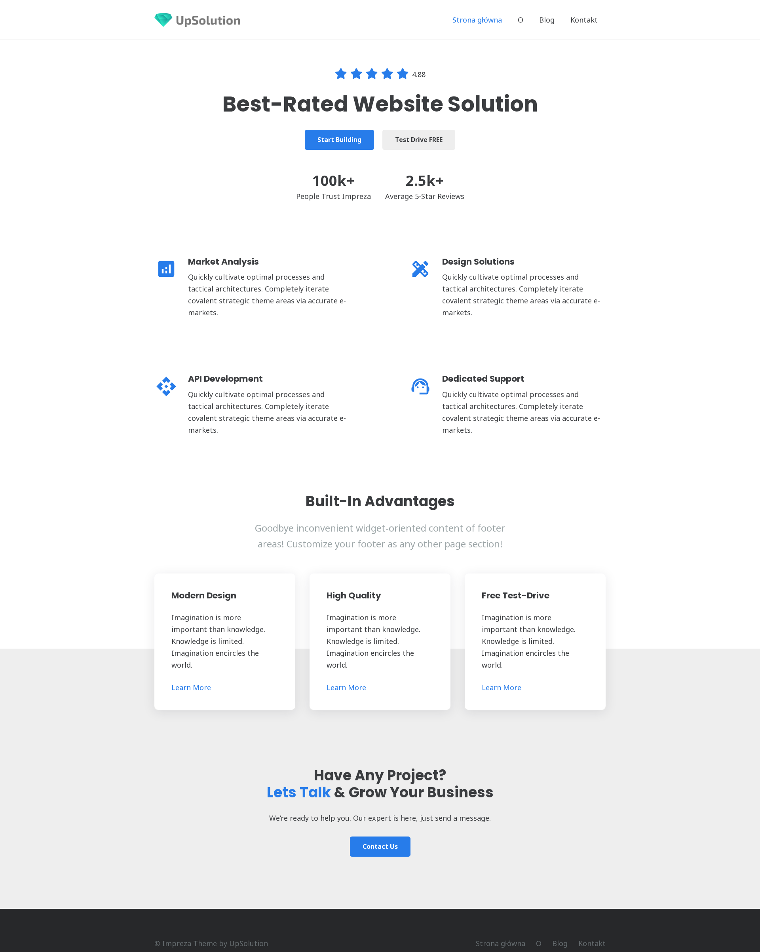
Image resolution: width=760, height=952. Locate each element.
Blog (560, 943)
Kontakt (592, 943)
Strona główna (500, 943)
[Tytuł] (197, 20)
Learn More (191, 687)
